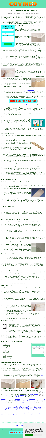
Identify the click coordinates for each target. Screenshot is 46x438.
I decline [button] (31, 434)
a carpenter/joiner (23, 395)
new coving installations (18, 62)
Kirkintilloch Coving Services (11, 341)
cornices (3, 66)
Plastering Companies (6, 415)
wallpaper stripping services (22, 400)
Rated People (31, 90)
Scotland (39, 336)
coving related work (23, 336)
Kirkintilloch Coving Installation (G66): (11, 16)
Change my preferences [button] (37, 434)
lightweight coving (40, 330)
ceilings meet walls (23, 28)
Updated (16, 429)
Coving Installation (27, 412)
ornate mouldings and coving (22, 29)
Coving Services (10, 408)
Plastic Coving (31, 413)
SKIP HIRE (10, 401)
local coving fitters (8, 277)
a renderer (17, 399)
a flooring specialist (19, 402)
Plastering (15, 414)
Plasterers (22, 414)
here (42, 375)
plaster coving (13, 270)
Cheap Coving (24, 413)
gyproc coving (12, 332)
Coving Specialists (22, 406)
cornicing (3, 396)
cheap (19, 80)
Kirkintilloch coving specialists (17, 323)
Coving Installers (8, 406)
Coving (15, 406)
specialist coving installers (34, 70)
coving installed (10, 22)
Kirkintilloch (25, 104)
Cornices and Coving (39, 408)
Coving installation (6, 104)
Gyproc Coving (31, 406)
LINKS (32, 7)
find (5, 364)
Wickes (17, 95)
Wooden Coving (37, 407)
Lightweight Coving (39, 406)
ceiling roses (36, 65)
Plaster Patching (40, 414)
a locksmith (32, 399)
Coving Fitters (12, 429)
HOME (29, 7)
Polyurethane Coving (6, 407)
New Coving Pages (6, 429)
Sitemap (2, 429)
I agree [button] (27, 434)
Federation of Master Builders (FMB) (22, 91)
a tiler (41, 400)
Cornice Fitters (5, 409)
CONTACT (38, 7)
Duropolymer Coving (28, 407)
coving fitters (7, 112)
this (11, 130)
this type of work (33, 73)
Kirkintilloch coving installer (8, 57)
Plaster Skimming (30, 414)
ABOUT (35, 7)
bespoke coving (41, 335)
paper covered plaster (35, 31)
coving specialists (25, 109)
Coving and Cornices (6, 414)
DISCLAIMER (43, 7)
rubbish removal (19, 396)
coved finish (32, 57)
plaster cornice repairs (7, 336)
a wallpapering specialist (29, 401)
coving (22, 18)
